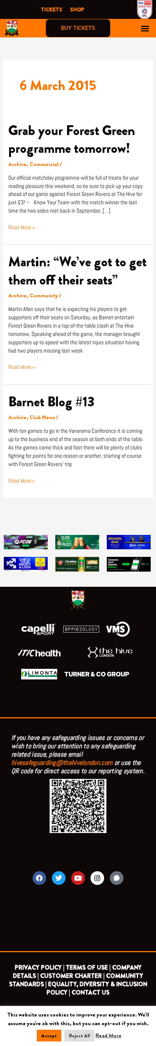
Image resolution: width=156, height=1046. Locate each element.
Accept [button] (49, 1035)
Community (44, 296)
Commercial (44, 164)
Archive (17, 164)
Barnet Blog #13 (51, 402)
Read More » (21, 227)
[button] (145, 28)
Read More (108, 1036)
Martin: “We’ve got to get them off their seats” (77, 270)
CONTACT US (90, 992)
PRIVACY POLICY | (39, 967)
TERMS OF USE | (88, 967)
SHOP (77, 9)
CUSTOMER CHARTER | (72, 975)
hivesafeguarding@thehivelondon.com (61, 762)
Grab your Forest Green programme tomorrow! (71, 139)
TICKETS (51, 9)
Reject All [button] (79, 1035)
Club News (42, 417)
